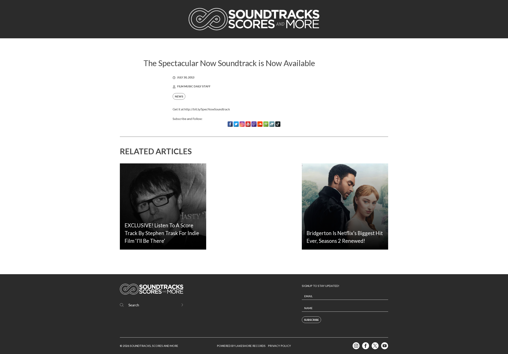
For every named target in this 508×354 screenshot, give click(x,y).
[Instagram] (242, 124)
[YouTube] (248, 124)
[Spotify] (266, 124)
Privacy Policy (279, 345)
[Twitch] (254, 124)
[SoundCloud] (260, 124)
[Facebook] (230, 124)
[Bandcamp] (272, 124)
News (179, 96)
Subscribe (311, 319)
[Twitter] (236, 124)
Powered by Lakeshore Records (241, 345)
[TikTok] (278, 124)
